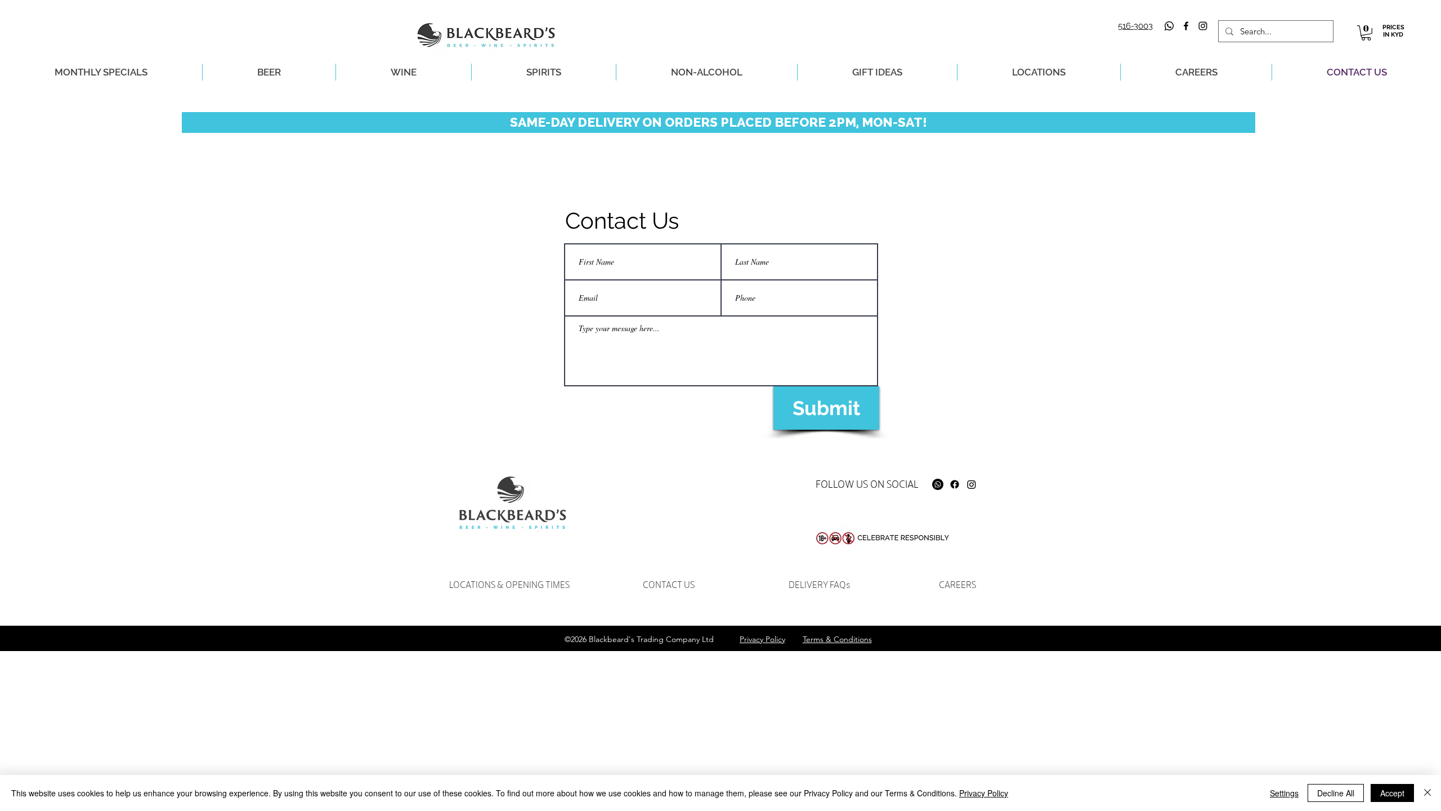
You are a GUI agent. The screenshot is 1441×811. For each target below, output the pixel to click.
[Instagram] (971, 484)
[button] (1366, 33)
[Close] (1427, 793)
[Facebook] (954, 484)
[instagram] (1203, 26)
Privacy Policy (983, 793)
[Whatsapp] (1169, 26)
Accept (1392, 793)
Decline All (1335, 793)
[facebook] (1186, 26)
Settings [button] (1284, 793)
